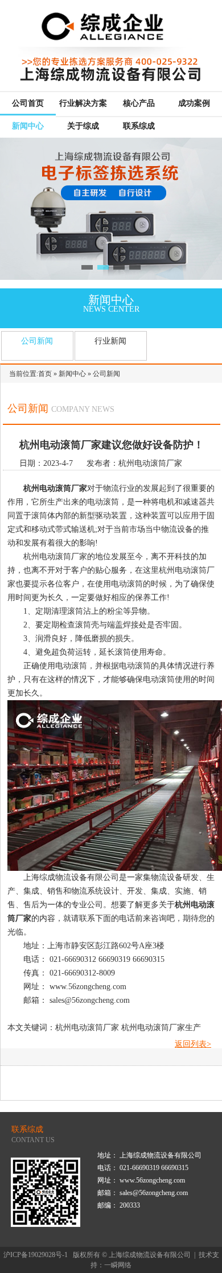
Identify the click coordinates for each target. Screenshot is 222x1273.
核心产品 (139, 103)
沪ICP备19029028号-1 (35, 1255)
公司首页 (28, 103)
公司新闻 (37, 341)
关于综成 (83, 126)
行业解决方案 (83, 103)
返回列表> (193, 1044)
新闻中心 (28, 126)
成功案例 (194, 103)
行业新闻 (110, 341)
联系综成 (139, 126)
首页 (45, 374)
